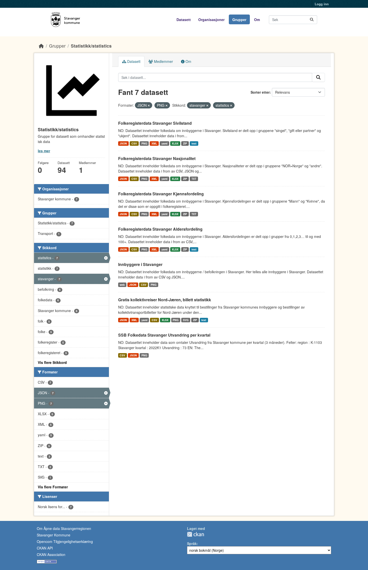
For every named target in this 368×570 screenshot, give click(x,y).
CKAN (195, 534)
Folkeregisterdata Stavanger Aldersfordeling (160, 229)
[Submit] (312, 19)
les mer (44, 150)
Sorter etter (260, 92)
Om (257, 19)
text (194, 143)
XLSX (175, 143)
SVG (186, 320)
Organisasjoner (211, 19)
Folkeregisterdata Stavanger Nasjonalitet (157, 158)
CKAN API (45, 547)
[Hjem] (41, 46)
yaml (164, 143)
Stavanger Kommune (53, 534)
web (122, 285)
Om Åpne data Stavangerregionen (64, 528)
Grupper (239, 19)
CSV (134, 143)
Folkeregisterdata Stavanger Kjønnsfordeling (161, 194)
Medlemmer (163, 61)
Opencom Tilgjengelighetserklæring (65, 541)
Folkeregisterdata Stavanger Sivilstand (155, 123)
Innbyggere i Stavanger (140, 264)
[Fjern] (149, 105)
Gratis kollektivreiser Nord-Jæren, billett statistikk (164, 300)
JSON (123, 143)
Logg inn (322, 4)
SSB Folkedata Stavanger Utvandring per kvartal (164, 335)
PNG (144, 143)
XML (154, 143)
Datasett (183, 19)
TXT (194, 179)
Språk (192, 543)
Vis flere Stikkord (52, 362)
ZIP (185, 143)
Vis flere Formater (53, 486)
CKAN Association (51, 554)
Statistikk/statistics (91, 46)
